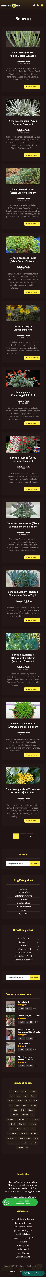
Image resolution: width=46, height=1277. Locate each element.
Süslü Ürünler (23, 938)
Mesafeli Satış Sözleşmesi (23, 1219)
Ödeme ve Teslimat (23, 1223)
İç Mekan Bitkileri (24, 949)
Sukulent (23, 889)
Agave (34, 1091)
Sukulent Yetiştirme (24, 601)
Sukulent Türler (24, 61)
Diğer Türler (24, 913)
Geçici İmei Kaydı (23, 1257)
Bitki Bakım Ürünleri (23, 956)
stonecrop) (12, 1134)
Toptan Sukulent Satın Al (23, 1238)
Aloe (11, 1096)
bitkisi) (33, 1105)
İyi (27, 1148)
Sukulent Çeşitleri (25, 1138)
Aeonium (25, 1091)
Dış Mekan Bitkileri (23, 953)
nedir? (26, 1129)
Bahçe (23, 910)
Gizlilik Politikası (23, 1234)
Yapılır (25, 1143)
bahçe (33, 1096)
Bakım (20, 1101)
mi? (12, 1129)
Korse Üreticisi (23, 1253)
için (29, 1119)
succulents (23, 1134)
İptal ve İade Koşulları (23, 1230)
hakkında (21, 1119)
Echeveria (24, 1115)
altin (18, 1096)
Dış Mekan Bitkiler (23, 906)
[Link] (38, 5)
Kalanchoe (22, 1124)
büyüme (14, 1110)
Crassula (15, 1115)
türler (11, 1143)
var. (17, 1143)
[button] (42, 5)
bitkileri (25, 1105)
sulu (36, 1138)
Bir (11, 1105)
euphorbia (10, 1119)
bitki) (17, 1105)
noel (33, 1129)
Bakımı (28, 1101)
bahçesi (11, 1101)
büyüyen (31, 1110)
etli (33, 1115)
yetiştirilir (33, 1143)
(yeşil (16, 1091)
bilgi (35, 1101)
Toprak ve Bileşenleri (24, 960)
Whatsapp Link (23, 1245)
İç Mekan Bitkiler (24, 903)
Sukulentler (24, 942)
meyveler (33, 1124)
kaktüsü (12, 1124)
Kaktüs (36, 1119)
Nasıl (18, 1129)
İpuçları (20, 1148)
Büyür (23, 1110)
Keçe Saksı (23, 1242)
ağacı (25, 1096)
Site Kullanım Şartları (23, 1227)
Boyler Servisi (23, 1249)
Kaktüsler (24, 899)
